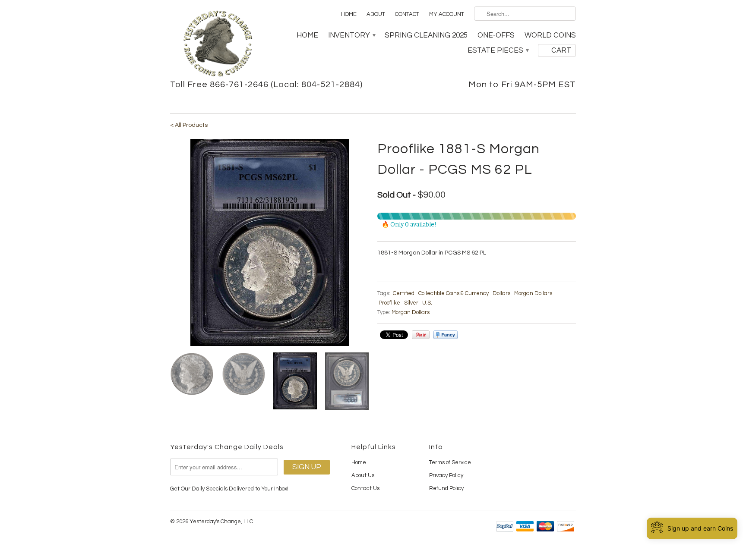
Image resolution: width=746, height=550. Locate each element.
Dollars (501, 293)
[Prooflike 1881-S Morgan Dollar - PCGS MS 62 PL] (269, 242)
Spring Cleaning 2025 (426, 35)
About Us (362, 475)
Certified (404, 293)
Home (349, 14)
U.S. (427, 303)
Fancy (445, 334)
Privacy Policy (446, 475)
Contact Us (365, 488)
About (376, 14)
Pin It (421, 334)
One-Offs (496, 35)
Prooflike (389, 303)
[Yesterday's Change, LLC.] (217, 44)
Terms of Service (450, 462)
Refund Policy (446, 488)
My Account (446, 14)
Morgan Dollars (533, 293)
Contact (407, 14)
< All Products (189, 125)
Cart (561, 50)
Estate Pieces (498, 50)
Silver (411, 303)
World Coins (550, 35)
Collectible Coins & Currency (453, 293)
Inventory (351, 35)
